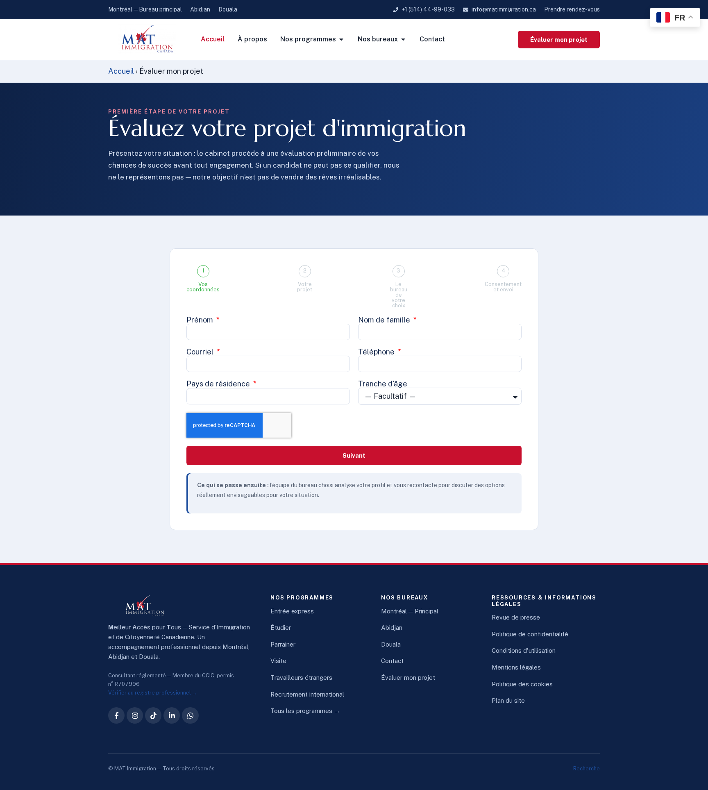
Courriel (200, 352)
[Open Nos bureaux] (403, 39)
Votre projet (304, 286)
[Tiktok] (153, 715)
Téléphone (377, 352)
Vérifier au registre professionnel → (152, 693)
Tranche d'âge (382, 384)
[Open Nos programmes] (341, 39)
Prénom (200, 320)
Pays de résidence (219, 384)
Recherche (586, 768)
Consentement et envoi (503, 286)
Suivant (354, 455)
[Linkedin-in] (171, 715)
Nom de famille (385, 320)
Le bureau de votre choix (398, 294)
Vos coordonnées (203, 286)
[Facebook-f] (116, 715)
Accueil (121, 71)
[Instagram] (135, 715)
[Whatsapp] (190, 715)
